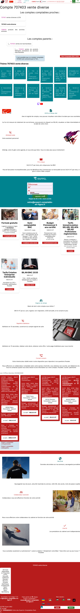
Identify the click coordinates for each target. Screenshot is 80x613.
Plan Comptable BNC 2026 (70, 56)
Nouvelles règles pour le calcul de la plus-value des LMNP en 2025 (60, 91)
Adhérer (71, 607)
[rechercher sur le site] (1, 612)
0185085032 (7, 610)
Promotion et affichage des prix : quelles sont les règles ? (33, 91)
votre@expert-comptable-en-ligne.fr (40, 203)
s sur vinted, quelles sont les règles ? (20, 73)
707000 (12, 44)
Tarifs (57, 607)
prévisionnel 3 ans (51, 243)
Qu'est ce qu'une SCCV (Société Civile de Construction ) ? (47, 75)
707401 (3, 17)
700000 (21, 49)
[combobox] (40, 184)
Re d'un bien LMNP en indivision (74, 73)
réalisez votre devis (30, 243)
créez (71, 251)
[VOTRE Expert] (42, 607)
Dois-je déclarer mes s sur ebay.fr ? (6, 73)
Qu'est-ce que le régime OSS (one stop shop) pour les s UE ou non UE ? (60, 75)
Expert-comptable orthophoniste (7, 443)
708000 (3, 29)
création (10, 289)
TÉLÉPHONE (32, 192)
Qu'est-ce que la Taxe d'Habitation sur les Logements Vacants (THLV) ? (47, 93)
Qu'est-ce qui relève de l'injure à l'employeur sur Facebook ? (20, 91)
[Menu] (71, 1)
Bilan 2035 (30, 285)
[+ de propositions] (40, 452)
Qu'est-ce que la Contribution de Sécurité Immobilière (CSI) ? (74, 92)
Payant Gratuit (41, 1)
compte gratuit (10, 236)
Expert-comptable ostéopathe (7, 447)
